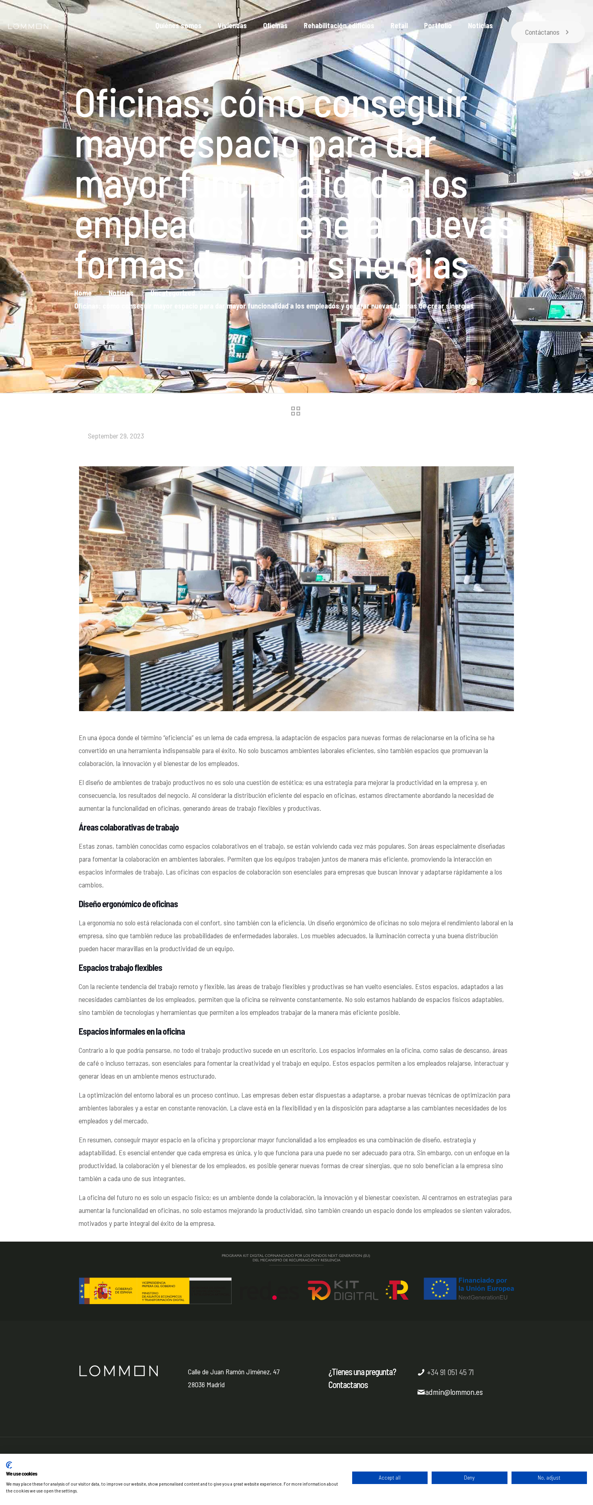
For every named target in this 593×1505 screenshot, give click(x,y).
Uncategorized (172, 292)
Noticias (121, 292)
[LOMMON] (28, 32)
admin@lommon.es (454, 1391)
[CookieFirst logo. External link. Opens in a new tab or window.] (9, 1465)
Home (83, 292)
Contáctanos (542, 31)
